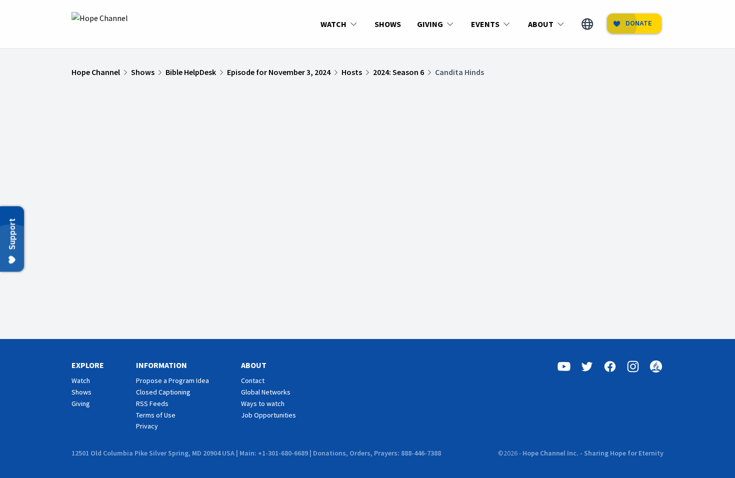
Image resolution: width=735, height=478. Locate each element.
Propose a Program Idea (172, 380)
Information (161, 365)
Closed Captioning (163, 392)
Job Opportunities (268, 415)
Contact (252, 380)
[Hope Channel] (100, 24)
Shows (82, 392)
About (253, 365)
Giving (81, 403)
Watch (81, 380)
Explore (88, 365)
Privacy (147, 426)
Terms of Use (156, 415)
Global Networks (265, 392)
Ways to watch (262, 403)
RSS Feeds (152, 403)
